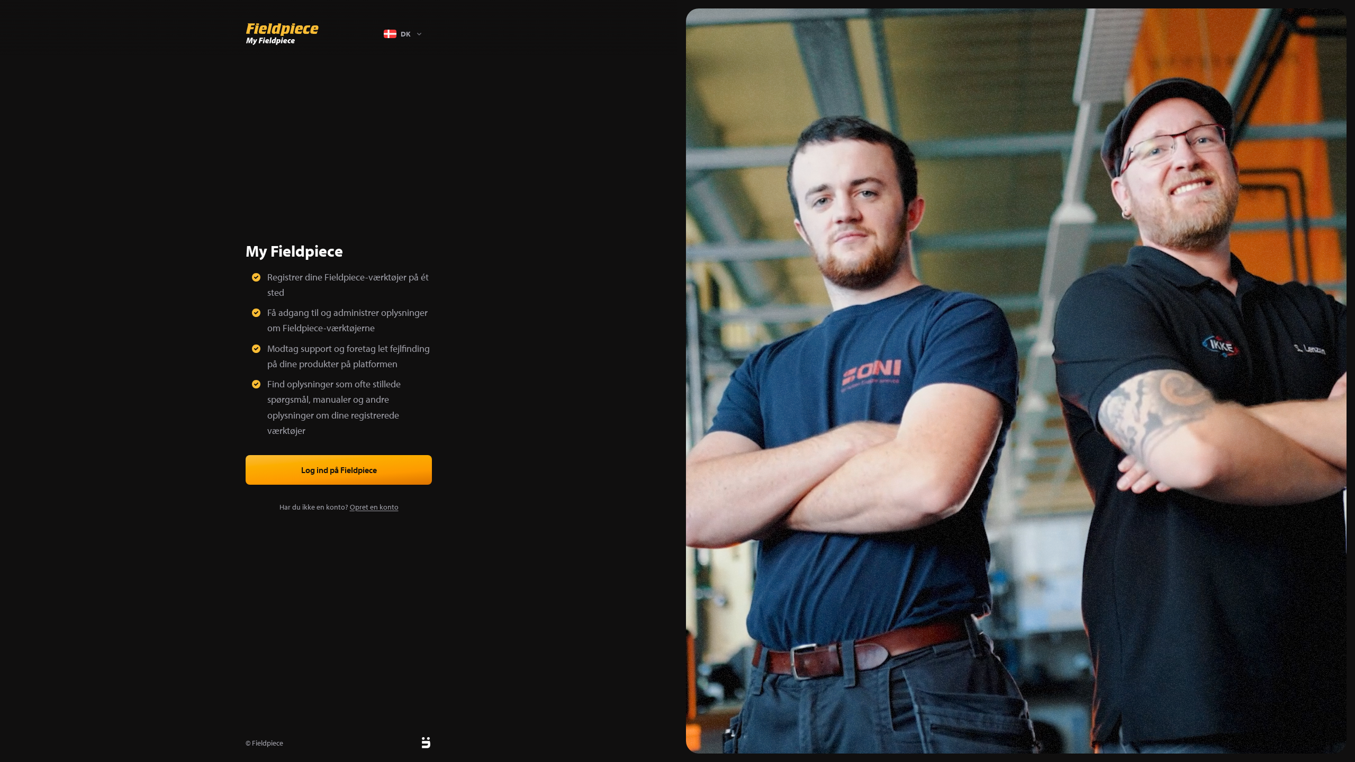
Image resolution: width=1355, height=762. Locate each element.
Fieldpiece (267, 743)
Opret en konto (374, 507)
